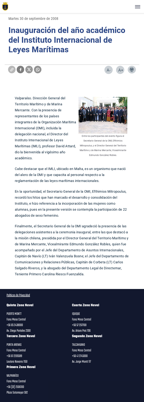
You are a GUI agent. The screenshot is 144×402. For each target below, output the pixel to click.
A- (108, 70)
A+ (120, 70)
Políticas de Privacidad (18, 295)
